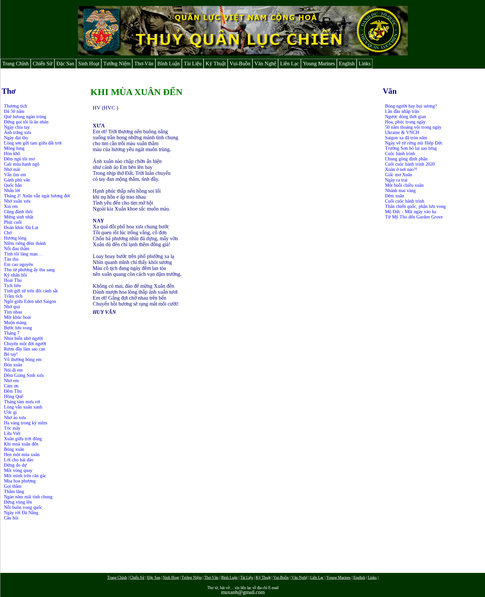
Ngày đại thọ (16, 137)
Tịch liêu (12, 285)
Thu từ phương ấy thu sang (29, 269)
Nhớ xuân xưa (17, 201)
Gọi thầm (12, 486)
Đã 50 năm (14, 111)
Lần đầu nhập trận (402, 111)
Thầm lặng (14, 491)
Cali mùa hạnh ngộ (21, 164)
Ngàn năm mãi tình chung (28, 496)
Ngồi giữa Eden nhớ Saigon (30, 301)
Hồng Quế (13, 396)
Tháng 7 (11, 333)
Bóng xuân (14, 449)
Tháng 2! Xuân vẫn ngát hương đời (37, 195)
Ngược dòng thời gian (405, 116)
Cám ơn (11, 385)
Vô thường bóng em (23, 359)
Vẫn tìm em (15, 174)
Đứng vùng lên (18, 502)
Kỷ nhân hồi (15, 275)
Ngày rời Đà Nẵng (21, 512)
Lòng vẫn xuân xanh (23, 407)
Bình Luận (168, 63)
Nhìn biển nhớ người (23, 338)
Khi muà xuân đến (21, 444)
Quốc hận (13, 185)
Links (365, 63)
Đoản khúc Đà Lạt (21, 227)
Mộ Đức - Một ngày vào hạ (410, 211)
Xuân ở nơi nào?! (401, 169)
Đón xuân (13, 364)
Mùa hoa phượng (20, 481)
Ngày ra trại (396, 180)
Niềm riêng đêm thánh (25, 243)
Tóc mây (12, 428)
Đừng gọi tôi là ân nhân (26, 121)
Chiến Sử (42, 63)
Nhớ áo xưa (15, 417)
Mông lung (14, 148)
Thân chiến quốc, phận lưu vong (415, 206)
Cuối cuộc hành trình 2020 (410, 164)
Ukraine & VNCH (402, 132)
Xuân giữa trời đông (23, 438)
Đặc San (65, 63)
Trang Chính (15, 63)
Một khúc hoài (17, 317)
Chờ (8, 232)
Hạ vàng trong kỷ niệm (25, 422)
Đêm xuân (394, 195)
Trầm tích (13, 296)
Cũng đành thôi (18, 211)
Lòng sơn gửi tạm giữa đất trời (33, 143)
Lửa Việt (12, 433)
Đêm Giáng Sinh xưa (24, 375)
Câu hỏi (11, 517)
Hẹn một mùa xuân (22, 454)
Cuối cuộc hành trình (404, 201)
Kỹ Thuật (216, 63)
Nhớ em (11, 380)
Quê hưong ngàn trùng (25, 116)
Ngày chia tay (17, 127)
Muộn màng (15, 322)
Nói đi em (13, 370)
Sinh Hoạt (88, 63)
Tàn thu (11, 259)
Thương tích (15, 106)
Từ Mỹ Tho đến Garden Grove (414, 217)
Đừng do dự (15, 465)
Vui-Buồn (240, 63)
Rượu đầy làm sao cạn (24, 349)
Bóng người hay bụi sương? (411, 106)
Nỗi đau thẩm (16, 248)
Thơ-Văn (143, 63)
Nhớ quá (12, 306)
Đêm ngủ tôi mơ (19, 158)
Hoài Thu (13, 280)
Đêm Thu (13, 391)
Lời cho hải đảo (18, 459)
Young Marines (319, 63)
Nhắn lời (12, 190)
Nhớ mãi (12, 169)
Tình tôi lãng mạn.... (23, 253)
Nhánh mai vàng (400, 190)
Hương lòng (15, 238)
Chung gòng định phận (406, 158)
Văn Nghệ (265, 63)
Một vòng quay (18, 470)
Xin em (11, 206)
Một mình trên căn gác (25, 475)
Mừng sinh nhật (18, 217)
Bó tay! (11, 354)
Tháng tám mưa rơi (22, 401)
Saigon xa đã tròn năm (406, 137)
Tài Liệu (193, 63)
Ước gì (10, 412)
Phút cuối (13, 222)
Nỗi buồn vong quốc (23, 507)
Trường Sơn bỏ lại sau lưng (411, 148)
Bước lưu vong (18, 327)
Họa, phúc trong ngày (405, 121)
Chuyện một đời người (25, 343)
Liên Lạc (289, 63)
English (347, 63)
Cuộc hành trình (400, 153)
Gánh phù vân (17, 180)
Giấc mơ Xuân (398, 174)
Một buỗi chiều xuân (404, 185)
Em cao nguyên (18, 264)
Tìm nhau (13, 312)
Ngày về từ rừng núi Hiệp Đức (414, 143)
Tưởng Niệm (116, 63)
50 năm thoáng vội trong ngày (413, 127)
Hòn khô (12, 153)
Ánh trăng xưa (17, 132)
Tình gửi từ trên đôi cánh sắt (31, 290)
